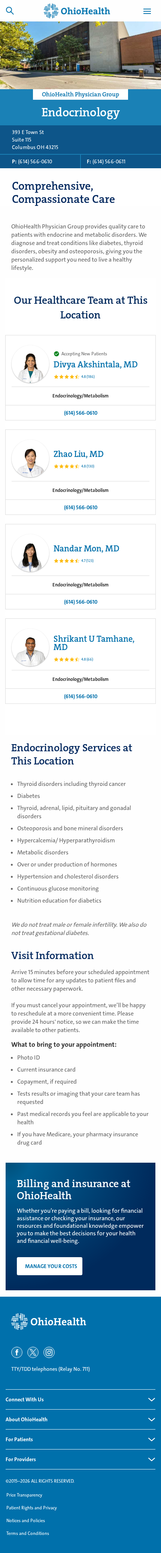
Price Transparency (24, 1495)
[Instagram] (49, 1352)
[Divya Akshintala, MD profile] (30, 364)
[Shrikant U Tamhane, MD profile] (30, 647)
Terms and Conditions (27, 1533)
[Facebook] (16, 1352)
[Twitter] (33, 1352)
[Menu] (147, 12)
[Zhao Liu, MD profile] (30, 458)
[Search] (9, 10)
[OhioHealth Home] (80, 1322)
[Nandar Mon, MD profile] (30, 553)
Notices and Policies (25, 1521)
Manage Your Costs (51, 1266)
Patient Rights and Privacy (31, 1508)
